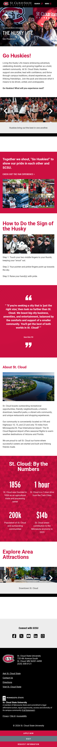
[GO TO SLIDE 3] (28, 117)
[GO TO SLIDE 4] (31, 117)
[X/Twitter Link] (21, 637)
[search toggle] (38, 3)
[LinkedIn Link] (35, 637)
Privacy (6, 716)
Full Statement (28, 710)
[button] (4, 109)
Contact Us (8, 677)
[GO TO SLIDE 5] (34, 117)
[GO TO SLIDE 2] (26, 117)
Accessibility (22, 716)
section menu (12, 11)
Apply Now (28, 733)
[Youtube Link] (28, 637)
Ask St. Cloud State (12, 673)
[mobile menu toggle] (48, 3)
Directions (7, 682)
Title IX (13, 716)
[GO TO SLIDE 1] (23, 117)
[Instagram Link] (42, 637)
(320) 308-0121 (24, 663)
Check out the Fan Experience (18, 174)
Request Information (28, 744)
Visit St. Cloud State (12, 686)
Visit (28, 739)
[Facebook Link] (14, 637)
